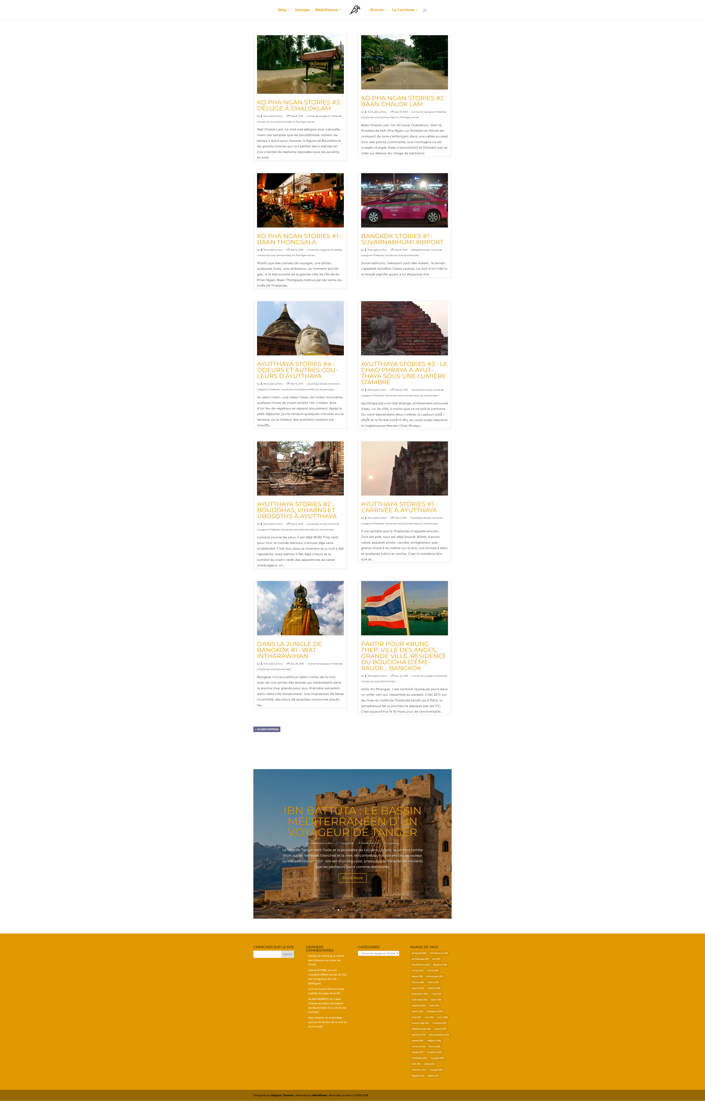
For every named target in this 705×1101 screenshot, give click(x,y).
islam (436, 999)
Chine (432, 970)
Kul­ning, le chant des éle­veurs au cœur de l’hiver (326, 960)
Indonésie (419, 999)
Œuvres (377, 10)
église (433, 1075)
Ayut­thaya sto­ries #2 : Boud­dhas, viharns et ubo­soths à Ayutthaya (297, 510)
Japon (417, 1011)
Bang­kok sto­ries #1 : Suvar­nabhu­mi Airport (402, 239)
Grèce (433, 982)
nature (440, 1028)
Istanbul (418, 1005)
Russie (417, 1052)
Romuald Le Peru (273, 116)
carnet (417, 970)
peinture (419, 1034)
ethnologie (434, 976)
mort (442, 1017)
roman (418, 1046)
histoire (434, 988)
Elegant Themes (282, 1095)
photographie (439, 1034)
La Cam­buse (403, 10)
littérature (435, 1011)
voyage (436, 1069)
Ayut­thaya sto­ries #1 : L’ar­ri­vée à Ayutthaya (399, 507)
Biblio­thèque (326, 10)
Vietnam (419, 1069)
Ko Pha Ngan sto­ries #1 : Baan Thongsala (299, 239)
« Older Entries (267, 729)
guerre (418, 988)
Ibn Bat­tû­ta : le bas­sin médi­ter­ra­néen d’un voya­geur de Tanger (352, 821)
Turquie (437, 1058)
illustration (420, 993)
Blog (282, 10)
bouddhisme (421, 964)
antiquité (419, 953)
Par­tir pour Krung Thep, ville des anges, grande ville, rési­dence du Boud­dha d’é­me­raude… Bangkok (403, 656)
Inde (436, 993)
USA (416, 1063)
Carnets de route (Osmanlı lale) (274, 121)
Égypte (418, 1075)
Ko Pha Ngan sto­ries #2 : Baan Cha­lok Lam (404, 101)
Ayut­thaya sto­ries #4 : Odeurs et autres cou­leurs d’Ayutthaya (297, 370)
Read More (352, 878)
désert (417, 976)
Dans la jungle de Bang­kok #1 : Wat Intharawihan (289, 650)
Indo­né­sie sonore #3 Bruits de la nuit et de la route (327, 1022)
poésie (417, 1040)
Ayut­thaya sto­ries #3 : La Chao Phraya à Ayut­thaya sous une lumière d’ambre (404, 373)
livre (416, 1017)
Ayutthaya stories (317, 383)
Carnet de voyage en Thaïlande (324, 116)
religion (434, 1040)
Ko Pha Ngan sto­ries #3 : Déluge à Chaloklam (300, 105)
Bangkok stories (421, 249)
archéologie (420, 959)
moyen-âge (420, 1023)
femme (418, 982)
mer (429, 1017)
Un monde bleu (371, 843)
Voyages (302, 10)
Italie (434, 1005)
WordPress (319, 1095)
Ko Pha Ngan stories (303, 121)
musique (439, 1023)
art (436, 959)
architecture (439, 953)
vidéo (429, 1063)
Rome (434, 1046)
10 (366, 910)
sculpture (434, 1052)
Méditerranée (421, 1028)
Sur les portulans (325, 389)
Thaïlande (419, 1058)
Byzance (440, 964)
